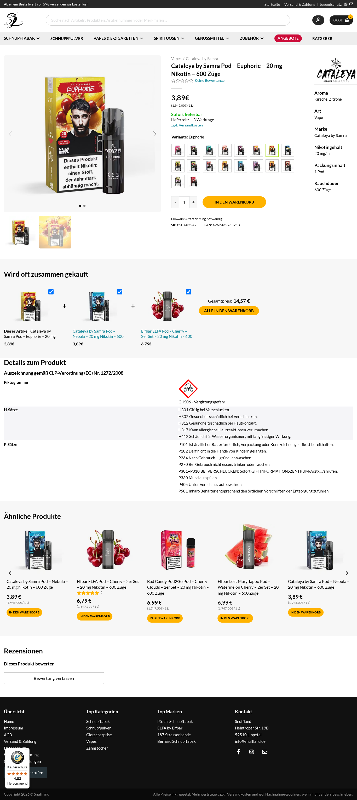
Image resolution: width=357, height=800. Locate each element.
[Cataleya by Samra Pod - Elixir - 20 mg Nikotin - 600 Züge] (256, 150)
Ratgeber (322, 38)
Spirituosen (166, 38)
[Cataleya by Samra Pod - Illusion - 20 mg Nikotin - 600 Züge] (178, 165)
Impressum (13, 728)
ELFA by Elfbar (169, 728)
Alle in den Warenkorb (229, 310)
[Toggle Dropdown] (38, 38)
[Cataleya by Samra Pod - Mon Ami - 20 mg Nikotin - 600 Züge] (225, 165)
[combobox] (168, 20)
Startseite (272, 4)
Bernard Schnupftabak (176, 741)
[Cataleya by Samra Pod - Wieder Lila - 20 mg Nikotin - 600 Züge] (178, 181)
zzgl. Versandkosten (187, 125)
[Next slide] (346, 573)
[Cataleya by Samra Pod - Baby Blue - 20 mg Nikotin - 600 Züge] (209, 150)
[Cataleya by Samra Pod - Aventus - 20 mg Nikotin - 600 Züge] (193, 150)
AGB (8, 734)
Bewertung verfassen (54, 678)
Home (9, 721)
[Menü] (26, 751)
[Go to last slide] (10, 573)
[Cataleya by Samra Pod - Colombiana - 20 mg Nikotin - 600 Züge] (240, 150)
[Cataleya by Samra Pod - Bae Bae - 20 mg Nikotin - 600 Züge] (225, 150)
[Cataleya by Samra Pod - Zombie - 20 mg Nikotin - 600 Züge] (193, 181)
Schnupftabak (19, 38)
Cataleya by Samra (202, 58)
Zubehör (249, 38)
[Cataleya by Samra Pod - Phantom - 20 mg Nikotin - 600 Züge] (256, 165)
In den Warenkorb (234, 202)
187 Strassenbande (174, 734)
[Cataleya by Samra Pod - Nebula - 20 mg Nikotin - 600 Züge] (240, 165)
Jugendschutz (331, 4)
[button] (154, 134)
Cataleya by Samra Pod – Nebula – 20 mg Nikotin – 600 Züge (98, 334)
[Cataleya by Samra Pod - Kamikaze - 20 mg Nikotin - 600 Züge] (193, 165)
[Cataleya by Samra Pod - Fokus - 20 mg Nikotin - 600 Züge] (287, 150)
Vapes (176, 58)
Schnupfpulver (66, 38)
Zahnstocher (97, 748)
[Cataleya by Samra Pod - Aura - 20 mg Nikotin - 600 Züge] (178, 150)
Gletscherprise (99, 734)
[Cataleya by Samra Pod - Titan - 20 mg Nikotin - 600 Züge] (287, 165)
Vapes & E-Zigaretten (116, 38)
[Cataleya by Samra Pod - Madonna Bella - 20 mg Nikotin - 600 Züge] (209, 165)
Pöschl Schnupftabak (175, 721)
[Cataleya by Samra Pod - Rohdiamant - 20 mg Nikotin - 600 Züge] (272, 165)
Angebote (288, 38)
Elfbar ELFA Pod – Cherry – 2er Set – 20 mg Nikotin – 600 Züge (166, 334)
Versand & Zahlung (299, 4)
